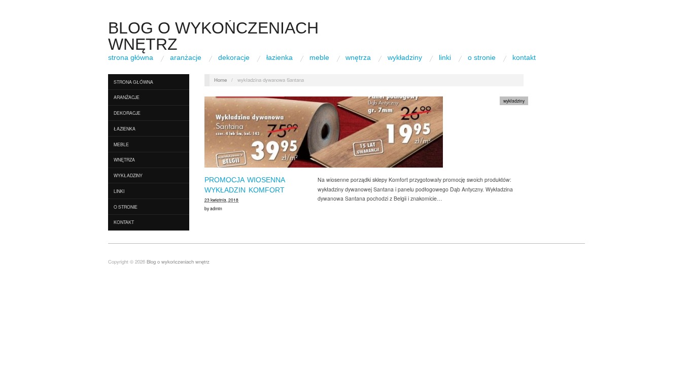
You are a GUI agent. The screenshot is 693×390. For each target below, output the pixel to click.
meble (319, 57)
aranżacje (185, 57)
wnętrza (358, 57)
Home (220, 79)
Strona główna (130, 57)
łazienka (279, 57)
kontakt (524, 57)
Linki (445, 57)
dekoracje (234, 57)
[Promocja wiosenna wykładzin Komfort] (323, 135)
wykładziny (405, 57)
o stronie (482, 57)
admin (216, 208)
